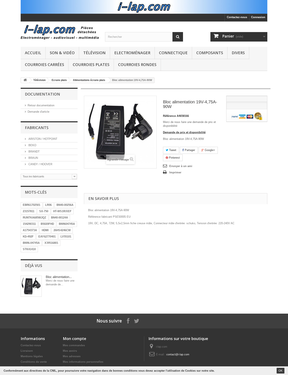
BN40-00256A (65, 204)
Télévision (94, 52)
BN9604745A (67, 223)
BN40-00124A (59, 217)
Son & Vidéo (62, 52)
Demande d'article (38, 111)
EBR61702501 (31, 204)
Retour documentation (41, 105)
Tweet (172, 150)
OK (281, 370)
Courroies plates (91, 64)
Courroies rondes (137, 64)
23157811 (28, 211)
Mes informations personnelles (83, 361)
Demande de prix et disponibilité (184, 132)
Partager (189, 150)
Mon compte (74, 338)
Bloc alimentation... (59, 277)
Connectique (173, 52)
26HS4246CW (62, 230)
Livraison (27, 350)
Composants (209, 52)
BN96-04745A (31, 242)
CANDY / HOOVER (40, 164)
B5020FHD (47, 223)
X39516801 (51, 242)
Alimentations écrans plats (89, 80)
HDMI (45, 230)
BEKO (32, 145)
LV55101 (66, 236)
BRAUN (33, 157)
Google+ (209, 150)
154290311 (29, 223)
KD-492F (28, 236)
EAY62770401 (47, 236)
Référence (169, 115)
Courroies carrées (44, 64)
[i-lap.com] (60, 32)
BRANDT (34, 151)
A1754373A (30, 230)
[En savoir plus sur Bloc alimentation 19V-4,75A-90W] (31, 286)
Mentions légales (32, 356)
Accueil (33, 52)
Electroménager (132, 52)
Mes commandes (74, 345)
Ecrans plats (59, 80)
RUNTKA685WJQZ (34, 217)
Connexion (258, 17)
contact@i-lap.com (177, 354)
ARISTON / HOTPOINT (42, 138)
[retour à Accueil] (25, 80)
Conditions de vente (34, 361)
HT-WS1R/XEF (62, 211)
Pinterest (174, 157)
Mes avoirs (70, 350)
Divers (238, 52)
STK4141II (29, 249)
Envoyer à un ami (180, 166)
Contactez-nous (237, 17)
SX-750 (43, 211)
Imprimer (175, 172)
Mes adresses (72, 356)
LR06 (48, 204)
